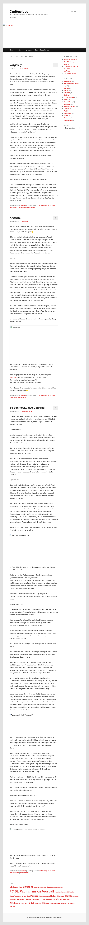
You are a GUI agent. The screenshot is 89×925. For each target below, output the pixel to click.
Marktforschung (45, 896)
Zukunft (12, 906)
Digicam (60, 887)
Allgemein (67, 81)
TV (28, 903)
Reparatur (38, 899)
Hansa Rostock (15, 896)
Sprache (54, 899)
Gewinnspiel (65, 892)
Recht (24, 899)
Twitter (66, 116)
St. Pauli (61, 899)
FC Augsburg (43, 205)
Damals (66, 88)
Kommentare (22, 397)
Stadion (67, 899)
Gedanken (57, 892)
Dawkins (50, 887)
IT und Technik (69, 97)
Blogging (28, 886)
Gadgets (66, 95)
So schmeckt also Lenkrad (27, 408)
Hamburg (72, 892)
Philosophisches (69, 106)
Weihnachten (53, 903)
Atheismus (14, 887)
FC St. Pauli (51, 205)
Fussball (23, 205)
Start (11, 50)
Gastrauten (13, 377)
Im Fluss (67, 71)
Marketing (67, 104)
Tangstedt (24, 903)
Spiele (49, 899)
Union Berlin (13, 397)
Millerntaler (61, 896)
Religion (31, 899)
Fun (38, 891)
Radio (17, 873)
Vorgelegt (16, 65)
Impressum (28, 50)
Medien (53, 896)
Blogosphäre (38, 887)
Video (44, 903)
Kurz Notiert (68, 102)
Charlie (44, 887)
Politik (66, 111)
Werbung (67, 118)
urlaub (39, 903)
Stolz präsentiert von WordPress (52, 917)
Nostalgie (12, 899)
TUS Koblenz (13, 207)
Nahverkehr (75, 896)
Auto (20, 887)
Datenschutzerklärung (42, 50)
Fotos (66, 90)
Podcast (66, 109)
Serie (45, 899)
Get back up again (70, 73)
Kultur (66, 100)
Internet (23, 896)
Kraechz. (15, 218)
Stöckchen (15, 903)
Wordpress (71, 903)
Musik (68, 895)
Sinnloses (67, 113)
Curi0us (18, 50)
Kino (28, 896)
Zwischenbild (68, 120)
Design (55, 887)
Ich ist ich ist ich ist (70, 59)
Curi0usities (19, 11)
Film (29, 892)
